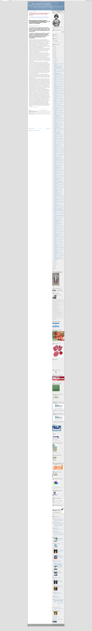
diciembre (55, 58)
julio (54, 62)
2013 (53, 57)
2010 (53, 267)
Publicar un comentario (31, 113)
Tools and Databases (56, 204)
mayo (54, 261)
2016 (53, 54)
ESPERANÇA (59, 611)
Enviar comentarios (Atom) (36, 130)
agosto (55, 61)
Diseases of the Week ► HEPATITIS (58, 208)
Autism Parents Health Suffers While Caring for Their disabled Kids (60, 581)
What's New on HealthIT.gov (57, 131)
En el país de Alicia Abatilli (57, 577)
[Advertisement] (35, 121)
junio (54, 260)
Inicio (40, 128)
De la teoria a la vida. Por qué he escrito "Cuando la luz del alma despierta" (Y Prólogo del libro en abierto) (60, 551)
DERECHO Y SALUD (56, 543)
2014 (53, 56)
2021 (53, 50)
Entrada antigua (48, 128)
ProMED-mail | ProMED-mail (57, 104)
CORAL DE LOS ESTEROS (57, 607)
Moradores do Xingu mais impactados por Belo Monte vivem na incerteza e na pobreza (58, 594)
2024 (53, 47)
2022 (53, 49)
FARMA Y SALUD (56, 596)
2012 (53, 265)
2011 (53, 266)
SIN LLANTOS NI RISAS (60, 587)
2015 (53, 55)
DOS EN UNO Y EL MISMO (57, 561)
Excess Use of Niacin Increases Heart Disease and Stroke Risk (60, 567)
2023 (53, 48)
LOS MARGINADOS (56, 531)
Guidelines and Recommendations (58, 181)
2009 (53, 268)
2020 (53, 51)
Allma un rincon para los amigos (58, 619)
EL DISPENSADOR (56, 528)
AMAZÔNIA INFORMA (56, 592)
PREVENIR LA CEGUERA (57, 571)
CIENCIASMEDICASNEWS (57, 522)
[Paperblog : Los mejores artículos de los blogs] (54, 372)
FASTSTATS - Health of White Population (58, 209)
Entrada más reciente (31, 128)
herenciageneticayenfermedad (57, 518)
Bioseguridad (55, 537)
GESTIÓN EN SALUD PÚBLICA (42, 4)
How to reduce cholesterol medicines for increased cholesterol (60, 603)
